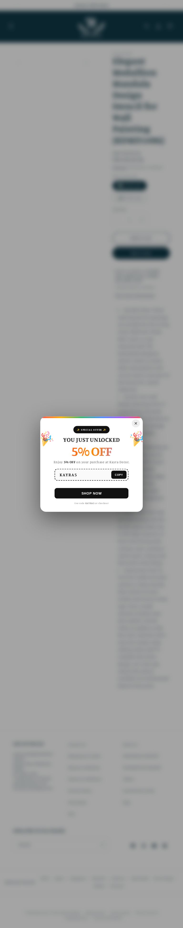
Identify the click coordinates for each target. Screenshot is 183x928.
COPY (119, 474)
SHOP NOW (91, 493)
